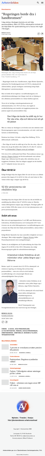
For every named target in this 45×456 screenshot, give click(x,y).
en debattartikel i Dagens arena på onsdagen (19, 149)
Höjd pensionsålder (22, 329)
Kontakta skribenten (7, 315)
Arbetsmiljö (18, 333)
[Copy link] (38, 33)
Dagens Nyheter (28, 237)
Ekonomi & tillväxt (30, 333)
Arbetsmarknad (7, 333)
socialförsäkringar (30, 331)
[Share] (42, 33)
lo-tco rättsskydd (8, 331)
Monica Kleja (6, 32)
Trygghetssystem (8, 335)
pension (19, 331)
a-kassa (11, 329)
